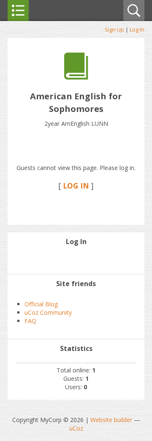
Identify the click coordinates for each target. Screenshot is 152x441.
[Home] (76, 77)
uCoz (76, 428)
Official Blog (41, 304)
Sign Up (114, 29)
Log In (137, 29)
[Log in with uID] (76, 259)
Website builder (111, 420)
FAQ (30, 321)
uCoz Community (48, 312)
